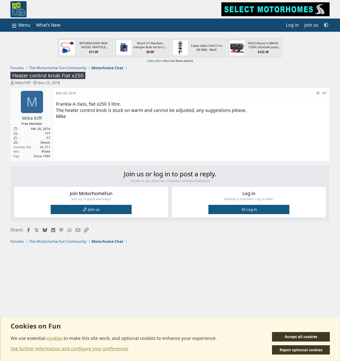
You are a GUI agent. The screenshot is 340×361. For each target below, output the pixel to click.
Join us (94, 209)
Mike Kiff (22, 82)
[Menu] (20, 25)
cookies (54, 338)
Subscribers (154, 61)
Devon (45, 142)
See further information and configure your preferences (69, 349)
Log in (251, 209)
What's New (48, 25)
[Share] (318, 93)
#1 (325, 93)
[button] (326, 25)
